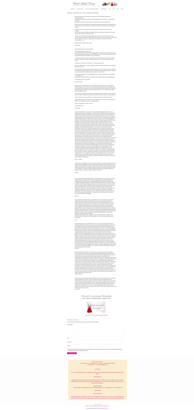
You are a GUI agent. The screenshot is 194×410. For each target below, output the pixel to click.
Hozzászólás (70, 324)
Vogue (97, 404)
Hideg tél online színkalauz (109, 381)
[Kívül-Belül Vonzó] (97, 4)
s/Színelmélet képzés (101, 372)
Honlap (68, 345)
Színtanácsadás (77, 387)
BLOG (118, 8)
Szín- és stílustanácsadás (95, 387)
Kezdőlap (73, 8)
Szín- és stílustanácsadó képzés (78, 372)
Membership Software (103, 408)
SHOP (110, 8)
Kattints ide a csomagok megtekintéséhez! (96, 315)
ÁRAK (114, 8)
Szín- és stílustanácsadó (107, 387)
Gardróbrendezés (118, 387)
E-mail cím (69, 341)
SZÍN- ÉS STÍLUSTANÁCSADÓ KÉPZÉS (92, 8)
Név (68, 338)
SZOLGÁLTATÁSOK (80, 8)
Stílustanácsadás (85, 387)
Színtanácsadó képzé (91, 372)
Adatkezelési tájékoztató (104, 405)
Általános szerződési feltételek (91, 405)
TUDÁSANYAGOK (104, 8)
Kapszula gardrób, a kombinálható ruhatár (93, 381)
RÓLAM (122, 8)
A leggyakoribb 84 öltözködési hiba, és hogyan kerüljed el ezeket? (86, 380)
